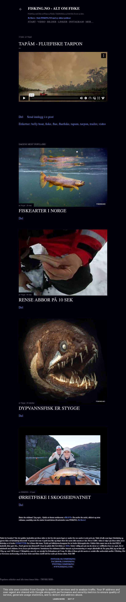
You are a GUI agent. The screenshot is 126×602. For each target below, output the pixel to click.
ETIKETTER (21, 543)
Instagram (76, 21)
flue (55, 124)
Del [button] (21, 117)
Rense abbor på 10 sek (46, 299)
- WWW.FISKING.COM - (63, 566)
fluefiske (64, 124)
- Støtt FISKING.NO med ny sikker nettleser (49, 18)
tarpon (84, 124)
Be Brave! (82, 520)
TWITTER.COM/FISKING (63, 564)
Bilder (51, 21)
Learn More (59, 599)
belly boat (37, 124)
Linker (62, 21)
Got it (71, 599)
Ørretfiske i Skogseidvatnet (55, 497)
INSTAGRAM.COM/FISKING (63, 559)
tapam (75, 124)
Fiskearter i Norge (42, 210)
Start (32, 21)
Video (41, 21)
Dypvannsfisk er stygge (49, 408)
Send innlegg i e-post (40, 117)
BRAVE (68, 517)
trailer (93, 124)
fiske (48, 124)
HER (68, 546)
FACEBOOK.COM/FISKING (63, 561)
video (102, 124)
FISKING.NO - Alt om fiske (54, 8)
